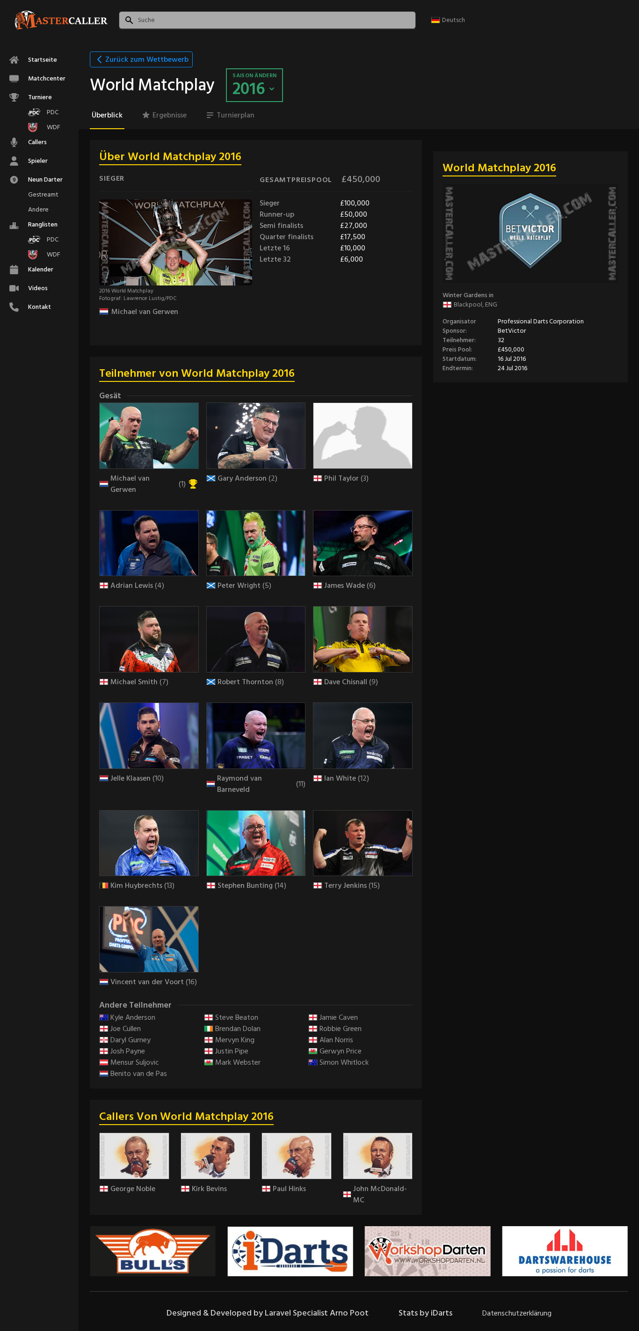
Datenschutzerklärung (517, 1313)
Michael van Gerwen (144, 311)
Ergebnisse (169, 115)
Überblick (107, 115)
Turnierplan (235, 115)
